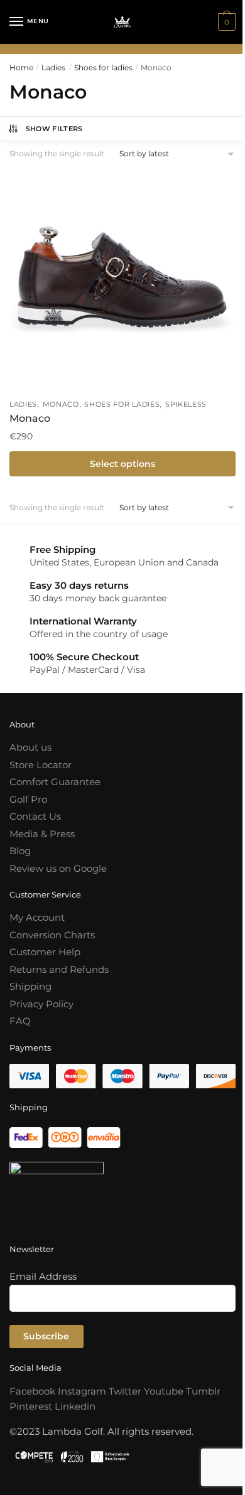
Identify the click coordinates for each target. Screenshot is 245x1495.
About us (30, 747)
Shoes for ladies (103, 67)
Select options (122, 463)
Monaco (61, 404)
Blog (20, 851)
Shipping (30, 986)
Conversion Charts (52, 935)
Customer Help (44, 952)
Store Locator (40, 765)
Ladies (53, 67)
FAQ (20, 1021)
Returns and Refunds (59, 969)
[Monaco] (122, 279)
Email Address (43, 1276)
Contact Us (35, 816)
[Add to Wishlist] (219, 182)
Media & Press (42, 834)
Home (21, 67)
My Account (37, 917)
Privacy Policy (41, 1004)
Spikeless (186, 404)
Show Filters (54, 128)
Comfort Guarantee (55, 782)
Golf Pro (28, 799)
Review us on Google (58, 868)
